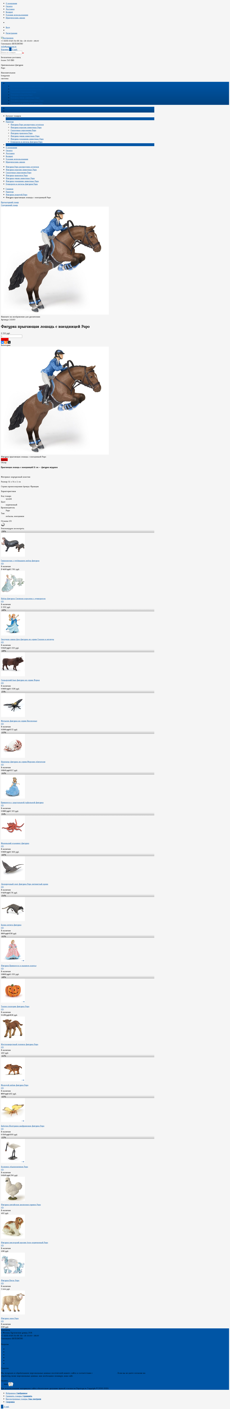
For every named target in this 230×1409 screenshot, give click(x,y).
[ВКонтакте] (2, 342)
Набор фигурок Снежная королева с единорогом (23, 598)
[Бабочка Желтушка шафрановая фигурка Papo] (13, 1121)
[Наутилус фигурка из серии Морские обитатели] (13, 757)
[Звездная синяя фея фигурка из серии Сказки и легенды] (13, 634)
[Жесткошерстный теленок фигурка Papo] (13, 1039)
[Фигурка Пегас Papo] (13, 1275)
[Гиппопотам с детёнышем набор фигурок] (13, 556)
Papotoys (10, 83)
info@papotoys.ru (8, 46)
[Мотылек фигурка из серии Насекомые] (13, 716)
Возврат (9, 12)
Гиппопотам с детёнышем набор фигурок (20, 560)
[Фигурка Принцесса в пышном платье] (13, 961)
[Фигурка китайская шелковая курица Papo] (13, 1200)
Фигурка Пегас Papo (10, 1280)
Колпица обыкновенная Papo (14, 1166)
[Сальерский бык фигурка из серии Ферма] (13, 675)
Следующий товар (9, 205)
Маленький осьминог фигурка (15, 843)
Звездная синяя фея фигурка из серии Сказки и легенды (27, 639)
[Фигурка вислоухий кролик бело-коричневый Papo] (13, 1237)
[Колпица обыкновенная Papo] (13, 1162)
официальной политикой (105, 1373)
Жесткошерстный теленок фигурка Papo (19, 1044)
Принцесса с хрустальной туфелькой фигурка (22, 802)
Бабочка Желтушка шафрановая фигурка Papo (22, 1125)
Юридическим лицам (15, 17)
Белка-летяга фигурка (11, 924)
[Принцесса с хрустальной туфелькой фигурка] (13, 797)
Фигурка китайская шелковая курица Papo (21, 1204)
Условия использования (17, 14)
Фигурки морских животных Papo (26, 89)
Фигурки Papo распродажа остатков (27, 86)
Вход (8, 27)
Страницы (10, 144)
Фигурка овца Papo (10, 1318)
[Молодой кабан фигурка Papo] (13, 1080)
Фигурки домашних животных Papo (27, 100)
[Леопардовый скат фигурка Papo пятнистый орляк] (13, 879)
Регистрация (11, 33)
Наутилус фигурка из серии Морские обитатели (23, 761)
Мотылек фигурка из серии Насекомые (19, 720)
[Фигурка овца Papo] (13, 1313)
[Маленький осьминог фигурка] (13, 838)
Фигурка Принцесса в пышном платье (18, 965)
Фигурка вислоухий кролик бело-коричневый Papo (24, 1242)
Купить (5, 339)
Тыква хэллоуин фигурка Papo (15, 1006)
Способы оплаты (13, 1351)
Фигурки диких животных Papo (25, 97)
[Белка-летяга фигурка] (13, 920)
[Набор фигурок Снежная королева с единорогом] (13, 594)
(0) (2, 563)
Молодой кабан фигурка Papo (14, 1085)
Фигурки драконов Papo (22, 94)
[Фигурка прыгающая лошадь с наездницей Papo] (55, 313)
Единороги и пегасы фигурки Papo (27, 103)
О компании (11, 3)
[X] (9, 342)
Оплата (9, 6)
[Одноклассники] (5, 342)
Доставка (10, 9)
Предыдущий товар (10, 202)
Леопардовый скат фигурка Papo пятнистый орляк (24, 884)
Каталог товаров (13, 108)
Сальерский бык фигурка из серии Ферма (20, 680)
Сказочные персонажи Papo (23, 91)
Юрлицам (10, 1363)
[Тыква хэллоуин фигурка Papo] (13, 1001)
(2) (2, 1128)
